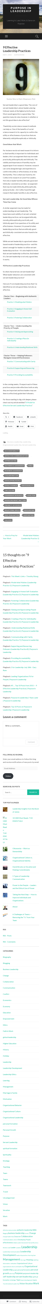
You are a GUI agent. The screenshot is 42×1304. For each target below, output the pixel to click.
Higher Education (9, 1043)
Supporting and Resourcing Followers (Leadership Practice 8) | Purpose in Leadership (20, 649)
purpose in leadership (30, 1273)
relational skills (12, 510)
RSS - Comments (9, 942)
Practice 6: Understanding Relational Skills (22, 347)
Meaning (29, 1260)
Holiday (6, 1056)
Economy (6, 1006)
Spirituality (7, 1155)
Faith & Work (8, 1031)
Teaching (6, 1167)
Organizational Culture (11, 1111)
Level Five (31, 495)
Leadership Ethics (9, 1074)
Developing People (13, 480)
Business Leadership (15, 442)
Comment (31, 742)
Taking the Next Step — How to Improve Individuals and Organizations (25, 897)
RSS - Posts (7, 936)
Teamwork (7, 1185)
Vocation (6, 1210)
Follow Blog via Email (13, 755)
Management (8, 1087)
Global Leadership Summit (20, 1242)
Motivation (7, 1099)
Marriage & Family (10, 1093)
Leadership (27, 442)
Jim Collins (9, 490)
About (15, 907)
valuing (8, 520)
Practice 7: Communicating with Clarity (21, 361)
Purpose (6, 1136)
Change (6, 975)
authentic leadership (14, 465)
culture (15, 1239)
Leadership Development (12, 1068)
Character (17, 1236)
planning (11, 1273)
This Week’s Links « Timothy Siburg (24, 576)
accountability (12, 451)
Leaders (18, 1247)
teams (35, 1280)
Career (27, 1233)
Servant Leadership (29, 445)
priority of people (13, 505)
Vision (5, 1204)
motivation (13, 1263)
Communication (9, 988)
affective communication (16, 456)
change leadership (8, 1236)
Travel (5, 1192)
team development (26, 1280)
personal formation (10, 1124)
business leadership (13, 471)
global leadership (9, 1037)
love (34, 1255)
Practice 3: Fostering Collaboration (19, 317)
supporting (29, 515)
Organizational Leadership (12, 445)
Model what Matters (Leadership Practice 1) (30, 538)
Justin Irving (19, 55)
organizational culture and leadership (13, 1266)
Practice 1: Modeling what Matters (19, 302)
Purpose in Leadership (21, 9)
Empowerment (8, 1019)
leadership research (14, 495)
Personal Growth (9, 1130)
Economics (7, 1000)
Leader (13, 1247)
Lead (8, 1247)
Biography (7, 957)
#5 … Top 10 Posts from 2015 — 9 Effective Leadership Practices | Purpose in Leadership (20, 688)
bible (30, 465)
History (6, 1050)
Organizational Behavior (12, 1105)
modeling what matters (15, 500)
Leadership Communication (11, 1252)
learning (30, 1255)
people (15, 1270)
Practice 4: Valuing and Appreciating (20, 332)
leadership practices (22, 1255)
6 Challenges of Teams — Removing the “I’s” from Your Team (23, 917)
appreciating (11, 461)
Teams (5, 1179)
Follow (8, 776)
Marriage (23, 1260)
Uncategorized (8, 1198)
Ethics (5, 1025)
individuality (27, 485)
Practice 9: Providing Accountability (20, 375)
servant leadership (24, 1276)
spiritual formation (10, 1148)
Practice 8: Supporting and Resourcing (20, 368)
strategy (13, 1280)
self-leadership (9, 1276)
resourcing (29, 510)
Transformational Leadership (11, 1283)
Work (5, 1216)
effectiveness (11, 485)
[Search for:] (21, 792)
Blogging (6, 963)
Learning (6, 1080)
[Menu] (6, 36)
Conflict (6, 994)
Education (7, 1012)
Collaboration (11, 475)
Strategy (6, 1161)
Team (5, 1173)
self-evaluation (12, 515)
